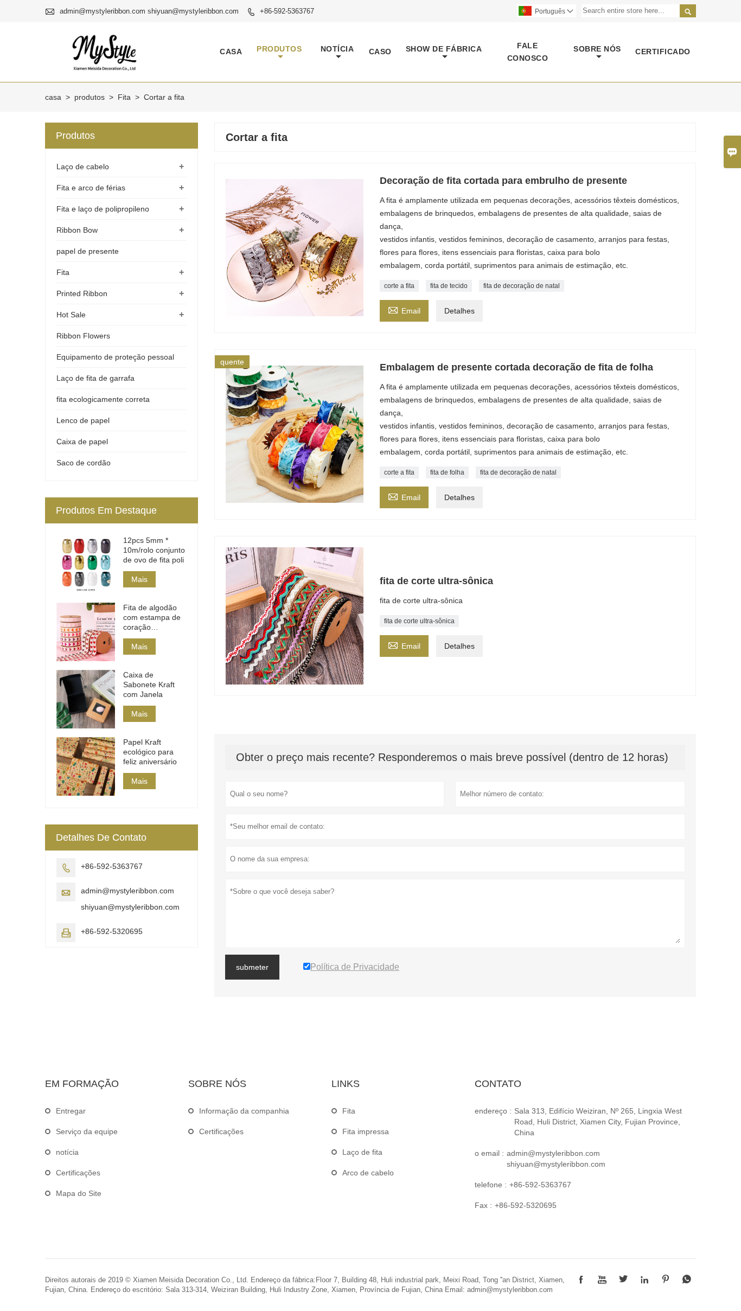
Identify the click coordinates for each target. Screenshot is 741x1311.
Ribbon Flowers (83, 335)
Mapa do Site (78, 1193)
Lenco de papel (83, 420)
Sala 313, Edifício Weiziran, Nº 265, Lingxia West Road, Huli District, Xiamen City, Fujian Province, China (598, 1122)
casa (231, 51)
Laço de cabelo (82, 166)
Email (404, 309)
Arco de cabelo (368, 1172)
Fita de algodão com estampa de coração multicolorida (152, 617)
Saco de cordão (83, 462)
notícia (337, 48)
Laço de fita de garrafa (95, 378)
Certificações (78, 1172)
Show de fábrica (444, 48)
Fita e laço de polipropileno (102, 208)
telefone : (491, 1184)
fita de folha (447, 472)
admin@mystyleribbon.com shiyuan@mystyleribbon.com (149, 11)
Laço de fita (362, 1152)
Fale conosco (527, 51)
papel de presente (87, 251)
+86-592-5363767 (287, 11)
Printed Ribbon (81, 293)
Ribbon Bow (77, 230)
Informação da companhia (244, 1111)
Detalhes (459, 310)
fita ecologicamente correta (103, 399)
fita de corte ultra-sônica (419, 621)
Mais (139, 579)
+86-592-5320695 (112, 931)
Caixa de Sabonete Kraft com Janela (149, 684)
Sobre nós (597, 48)
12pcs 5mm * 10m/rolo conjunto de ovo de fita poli (154, 550)
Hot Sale (71, 314)
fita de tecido (449, 286)
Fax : (483, 1205)
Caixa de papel (82, 441)
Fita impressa (365, 1131)
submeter (252, 967)
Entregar (71, 1111)
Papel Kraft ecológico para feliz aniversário (150, 752)
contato (498, 1083)
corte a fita (399, 286)
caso (380, 51)
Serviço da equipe (87, 1131)
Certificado (663, 51)
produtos (279, 48)
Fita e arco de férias (90, 187)
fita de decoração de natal (521, 286)
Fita (124, 97)
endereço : (493, 1111)
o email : (489, 1153)
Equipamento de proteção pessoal (115, 357)
